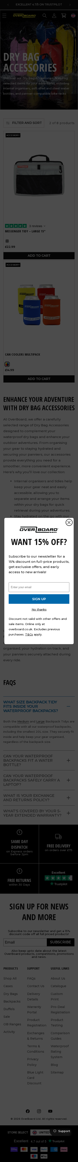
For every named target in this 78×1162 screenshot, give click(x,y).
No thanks (39, 609)
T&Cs (29, 634)
